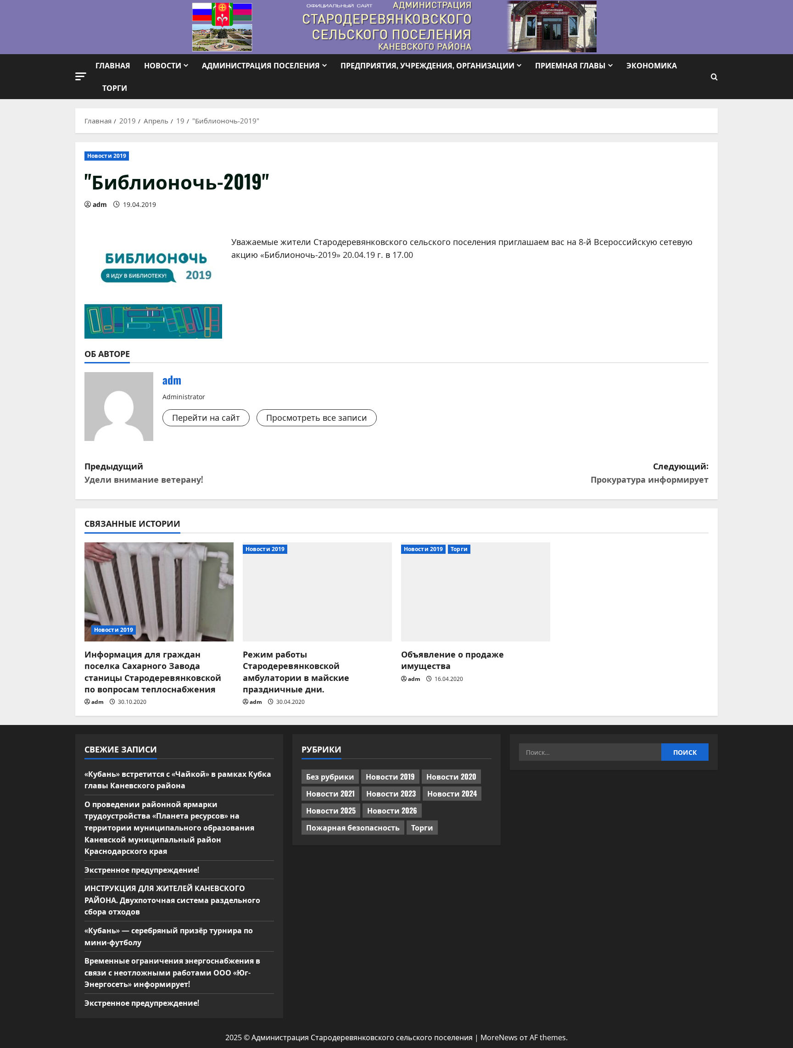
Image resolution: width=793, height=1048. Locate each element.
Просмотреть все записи (316, 417)
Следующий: (650, 472)
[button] (80, 76)
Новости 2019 (106, 156)
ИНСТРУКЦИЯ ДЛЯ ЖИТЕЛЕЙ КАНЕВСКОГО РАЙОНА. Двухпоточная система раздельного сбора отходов (172, 899)
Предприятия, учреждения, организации (427, 65)
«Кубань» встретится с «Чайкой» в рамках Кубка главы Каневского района (177, 779)
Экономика (651, 65)
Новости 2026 (392, 810)
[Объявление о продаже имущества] (475, 592)
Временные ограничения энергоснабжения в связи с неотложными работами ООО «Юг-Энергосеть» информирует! (172, 972)
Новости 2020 (451, 776)
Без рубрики (330, 776)
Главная (112, 65)
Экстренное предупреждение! (141, 869)
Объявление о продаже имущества (452, 659)
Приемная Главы (570, 65)
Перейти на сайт (206, 417)
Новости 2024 (452, 793)
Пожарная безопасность (353, 827)
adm (100, 204)
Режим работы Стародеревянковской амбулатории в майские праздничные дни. (296, 671)
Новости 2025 (331, 810)
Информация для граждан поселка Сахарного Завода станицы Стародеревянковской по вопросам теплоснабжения (152, 671)
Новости (162, 65)
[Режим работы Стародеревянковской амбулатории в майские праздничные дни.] (317, 592)
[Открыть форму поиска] (714, 77)
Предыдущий (143, 472)
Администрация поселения (261, 65)
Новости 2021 (330, 793)
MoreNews (499, 1037)
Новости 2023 (391, 793)
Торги (114, 87)
